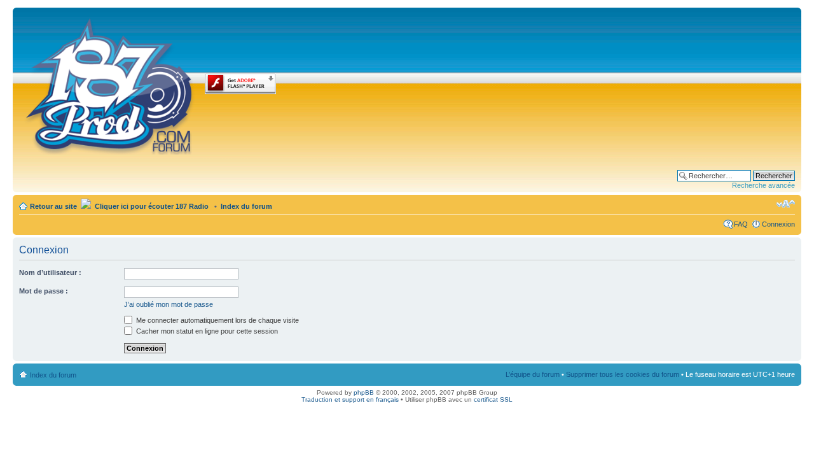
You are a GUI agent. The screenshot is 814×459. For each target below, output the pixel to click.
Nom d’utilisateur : (50, 272)
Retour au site (53, 206)
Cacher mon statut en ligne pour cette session (206, 331)
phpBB (364, 392)
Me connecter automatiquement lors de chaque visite (216, 320)
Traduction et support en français (350, 399)
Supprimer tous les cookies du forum (622, 374)
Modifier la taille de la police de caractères (785, 203)
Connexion (778, 224)
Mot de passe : (43, 291)
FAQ (741, 224)
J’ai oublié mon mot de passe (168, 304)
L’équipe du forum (533, 374)
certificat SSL (493, 399)
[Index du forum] (110, 84)
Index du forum (246, 206)
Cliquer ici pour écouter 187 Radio (151, 206)
